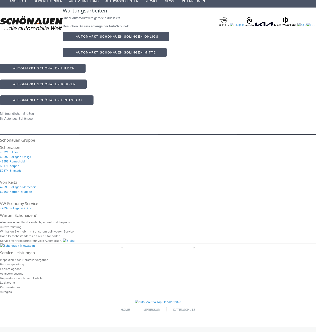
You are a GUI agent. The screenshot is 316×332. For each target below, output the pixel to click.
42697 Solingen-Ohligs (15, 157)
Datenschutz (184, 309)
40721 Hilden (9, 152)
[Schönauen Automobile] (31, 23)
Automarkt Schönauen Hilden (43, 68)
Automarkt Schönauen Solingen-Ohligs (116, 36)
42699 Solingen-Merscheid (18, 187)
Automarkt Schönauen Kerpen (43, 84)
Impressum (152, 309)
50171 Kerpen (9, 166)
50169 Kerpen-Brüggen (16, 191)
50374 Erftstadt (10, 170)
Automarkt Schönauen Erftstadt (47, 100)
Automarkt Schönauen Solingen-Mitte (115, 52)
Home (125, 309)
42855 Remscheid (12, 161)
